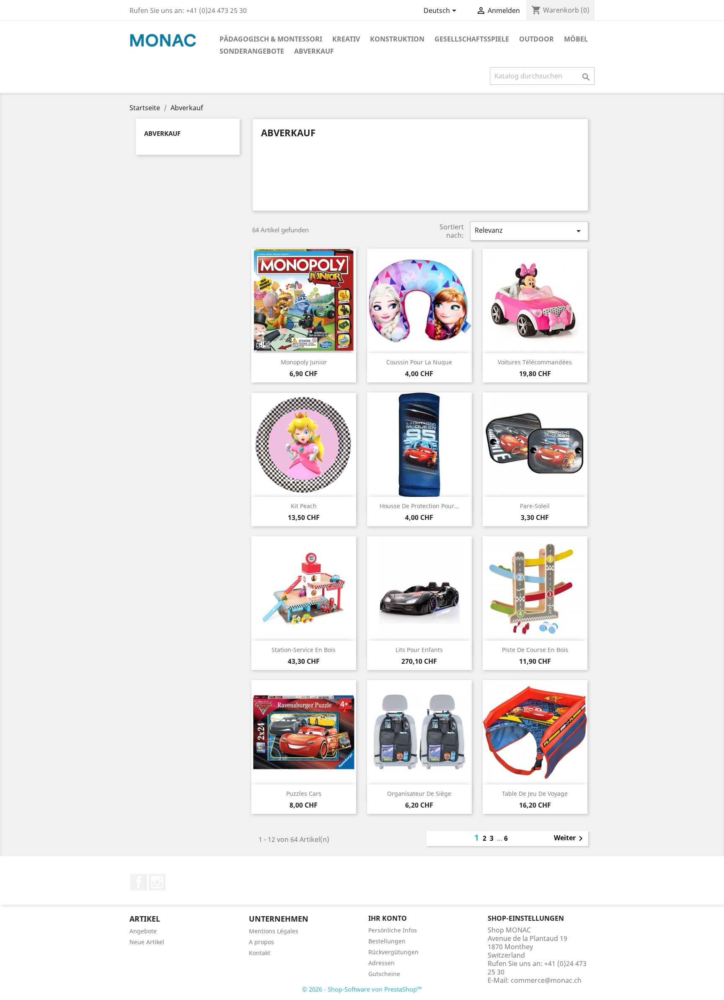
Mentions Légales (273, 931)
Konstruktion (397, 39)
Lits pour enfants (419, 650)
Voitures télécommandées (535, 362)
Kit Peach (304, 506)
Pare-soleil (535, 506)
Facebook (138, 882)
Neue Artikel (146, 942)
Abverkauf (314, 51)
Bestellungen (387, 941)
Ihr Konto (387, 918)
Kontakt (259, 953)
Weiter (570, 839)
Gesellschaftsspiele (471, 39)
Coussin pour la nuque (419, 362)
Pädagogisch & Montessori (271, 39)
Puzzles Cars (303, 793)
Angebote (143, 931)
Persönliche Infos (392, 930)
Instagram (157, 882)
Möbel (576, 39)
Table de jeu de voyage (535, 793)
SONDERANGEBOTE (252, 51)
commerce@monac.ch (546, 980)
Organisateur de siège (419, 793)
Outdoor (536, 39)
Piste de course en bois (535, 650)
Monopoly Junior (304, 362)
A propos (261, 942)
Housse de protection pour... (419, 506)
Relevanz (529, 231)
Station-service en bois (304, 650)
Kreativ (346, 39)
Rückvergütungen (393, 952)
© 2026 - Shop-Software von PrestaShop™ (362, 989)
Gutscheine (384, 974)
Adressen (381, 963)
